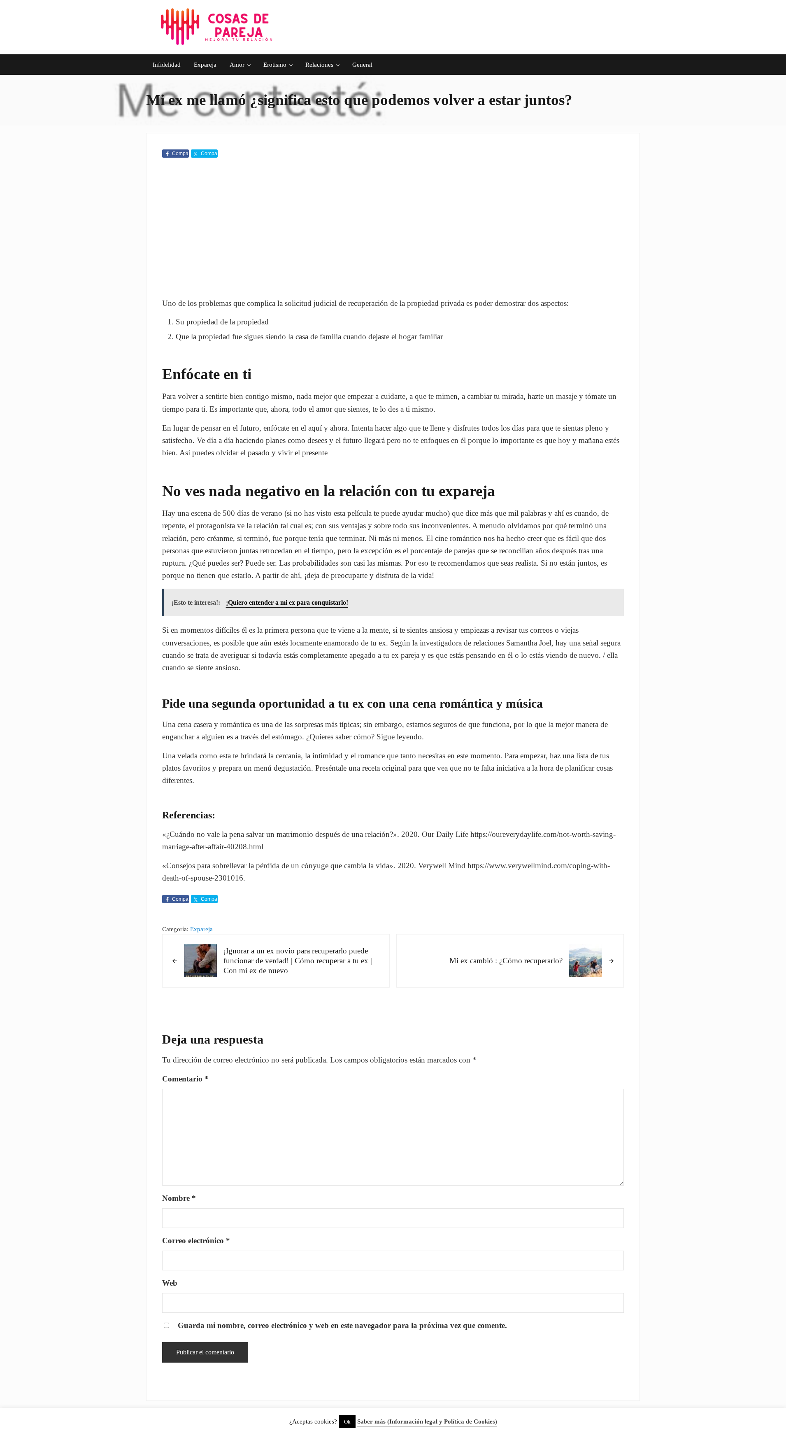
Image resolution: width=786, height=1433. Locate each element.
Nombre (179, 1198)
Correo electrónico (196, 1240)
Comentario (185, 1078)
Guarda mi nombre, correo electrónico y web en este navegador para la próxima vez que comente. (342, 1325)
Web (169, 1283)
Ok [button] (347, 1422)
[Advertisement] (393, 229)
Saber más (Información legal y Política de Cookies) (427, 1421)
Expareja (201, 929)
